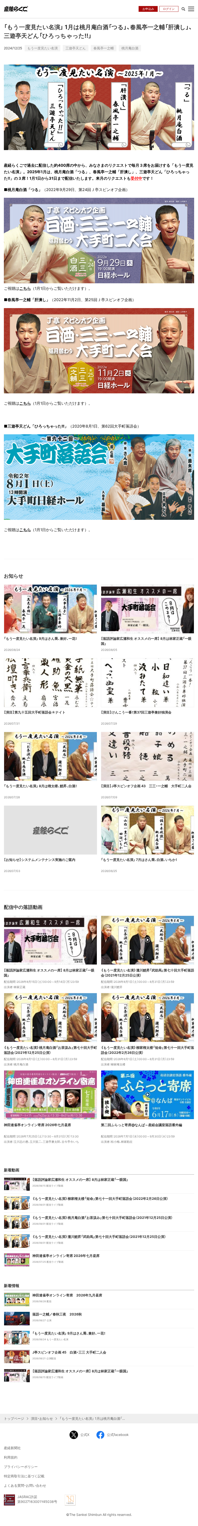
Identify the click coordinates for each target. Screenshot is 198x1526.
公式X (84, 1435)
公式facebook (118, 1435)
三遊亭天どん (75, 48)
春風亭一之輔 (103, 48)
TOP (190, 1518)
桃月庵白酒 (129, 48)
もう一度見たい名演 (42, 48)
